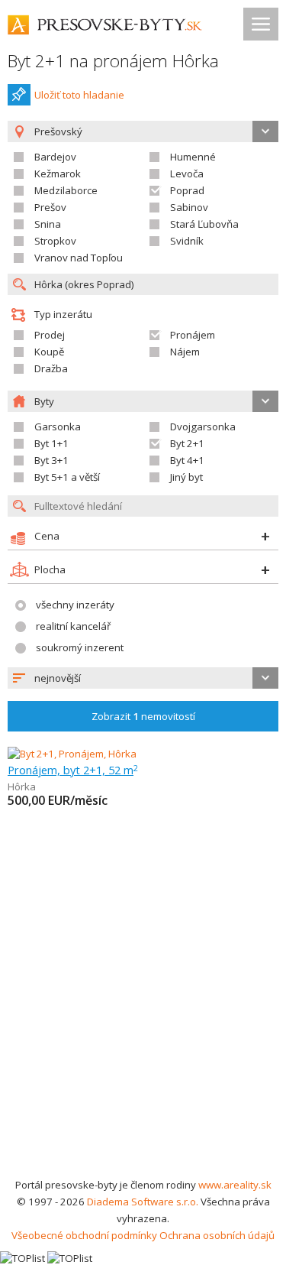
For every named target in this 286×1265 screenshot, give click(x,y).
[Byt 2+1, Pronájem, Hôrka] (72, 754)
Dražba (51, 368)
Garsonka (57, 426)
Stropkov (55, 241)
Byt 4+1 (187, 460)
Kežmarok (57, 173)
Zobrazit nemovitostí (143, 716)
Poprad (187, 190)
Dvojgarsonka (203, 426)
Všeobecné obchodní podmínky (84, 1235)
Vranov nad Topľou (78, 257)
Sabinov (189, 207)
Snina (47, 224)
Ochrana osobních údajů (217, 1235)
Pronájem (192, 335)
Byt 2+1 (187, 443)
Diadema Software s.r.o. (142, 1201)
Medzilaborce (66, 190)
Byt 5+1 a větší (67, 477)
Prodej (49, 335)
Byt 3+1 (51, 460)
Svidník (187, 241)
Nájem (185, 351)
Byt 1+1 (51, 443)
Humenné (193, 157)
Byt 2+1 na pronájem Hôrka (113, 61)
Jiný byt (186, 477)
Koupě (49, 351)
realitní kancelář (73, 626)
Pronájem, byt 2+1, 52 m (73, 769)
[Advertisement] (143, 1025)
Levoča (187, 173)
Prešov (50, 207)
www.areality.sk (235, 1185)
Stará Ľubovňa (204, 224)
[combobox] (143, 678)
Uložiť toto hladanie (79, 95)
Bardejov (55, 157)
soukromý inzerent (80, 647)
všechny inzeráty (75, 604)
